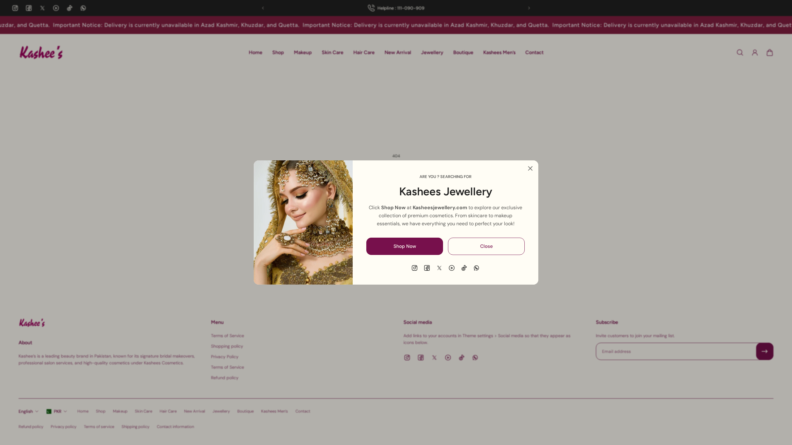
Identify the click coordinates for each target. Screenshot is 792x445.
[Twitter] (439, 268)
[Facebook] (427, 268)
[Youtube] (452, 268)
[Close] (530, 168)
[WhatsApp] (476, 268)
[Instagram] (414, 268)
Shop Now (405, 246)
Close (486, 246)
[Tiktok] (464, 268)
